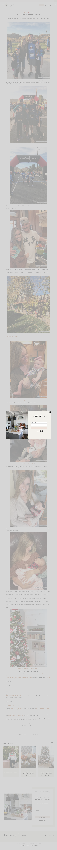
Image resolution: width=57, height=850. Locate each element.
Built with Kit (39, 431)
